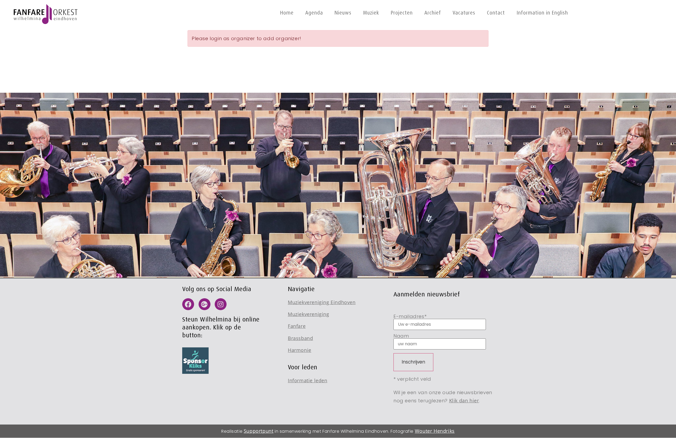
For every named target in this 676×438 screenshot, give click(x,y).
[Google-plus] (204, 304)
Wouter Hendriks (435, 431)
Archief (432, 13)
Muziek (371, 13)
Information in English (542, 13)
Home (287, 13)
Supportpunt (259, 431)
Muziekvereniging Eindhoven (322, 302)
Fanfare (297, 326)
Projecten (402, 13)
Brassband (300, 338)
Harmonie (299, 350)
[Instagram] (221, 304)
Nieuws (343, 13)
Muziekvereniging (308, 314)
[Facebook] (188, 304)
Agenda (314, 13)
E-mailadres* (409, 317)
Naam (401, 336)
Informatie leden (307, 380)
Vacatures (464, 13)
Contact (496, 13)
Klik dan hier (464, 400)
